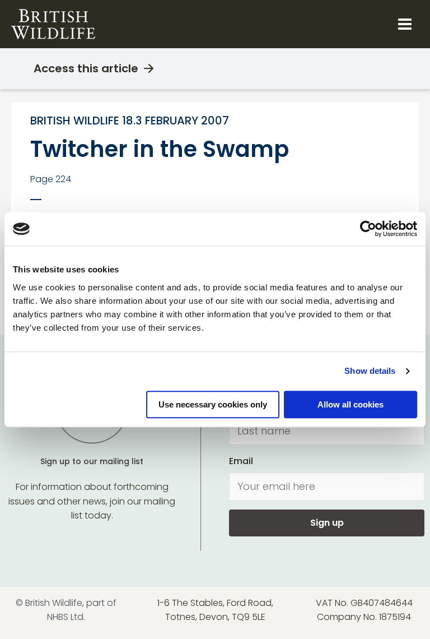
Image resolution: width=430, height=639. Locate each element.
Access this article (86, 68)
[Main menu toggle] (405, 24)
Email (241, 461)
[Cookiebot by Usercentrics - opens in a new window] (368, 228)
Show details (369, 371)
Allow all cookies (350, 404)
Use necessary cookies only (212, 404)
